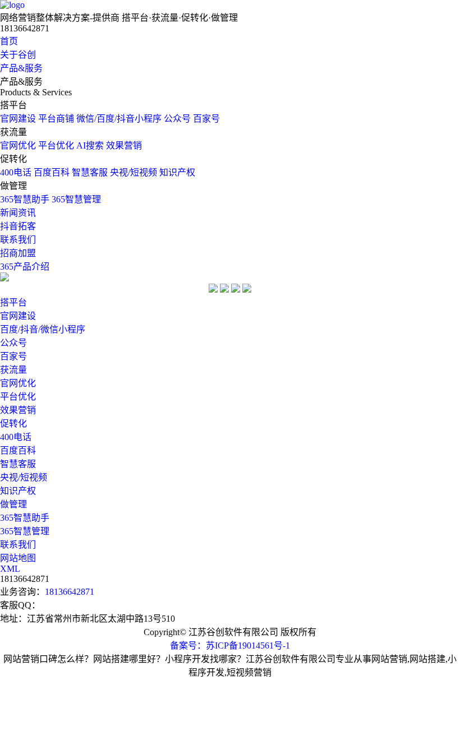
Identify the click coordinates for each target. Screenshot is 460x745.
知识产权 (177, 172)
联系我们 (18, 239)
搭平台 (13, 302)
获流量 (13, 369)
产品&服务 (21, 68)
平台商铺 (56, 118)
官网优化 (18, 145)
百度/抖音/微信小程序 (42, 329)
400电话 (15, 172)
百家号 (206, 118)
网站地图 (18, 558)
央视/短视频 (133, 172)
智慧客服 (90, 172)
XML (10, 568)
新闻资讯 (18, 213)
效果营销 (124, 145)
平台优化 (56, 145)
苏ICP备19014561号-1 (248, 645)
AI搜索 (90, 145)
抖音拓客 (18, 226)
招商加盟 (18, 253)
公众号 (177, 118)
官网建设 (18, 118)
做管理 (13, 504)
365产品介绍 (24, 266)
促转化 (13, 423)
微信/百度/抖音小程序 (119, 118)
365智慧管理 (76, 199)
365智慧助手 (24, 199)
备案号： (188, 645)
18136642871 (69, 591)
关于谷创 (18, 54)
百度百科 (52, 172)
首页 (9, 41)
